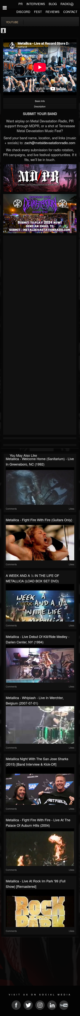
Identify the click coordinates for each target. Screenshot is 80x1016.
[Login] (72, 4)
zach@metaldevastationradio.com (49, 142)
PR (20, 4)
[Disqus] (39, 286)
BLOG (53, 4)
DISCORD (23, 12)
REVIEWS (53, 12)
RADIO (65, 4)
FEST (38, 12)
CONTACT (70, 12)
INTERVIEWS (35, 4)
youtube (12, 22)
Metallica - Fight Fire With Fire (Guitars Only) (39, 519)
